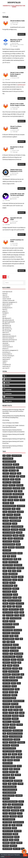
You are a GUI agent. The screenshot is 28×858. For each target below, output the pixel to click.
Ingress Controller (8, 627)
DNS (8, 556)
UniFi (13, 825)
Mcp (22, 674)
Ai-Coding (12, 473)
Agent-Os (16, 464)
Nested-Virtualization (9, 698)
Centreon (5, 503)
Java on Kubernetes (8, 638)
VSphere (5, 839)
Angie (12, 479)
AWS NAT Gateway (7, 491)
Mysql (17, 689)
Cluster (5, 517)
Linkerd (10, 665)
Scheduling (6, 774)
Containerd (6, 529)
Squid (4, 804)
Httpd (16, 615)
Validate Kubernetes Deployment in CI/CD (16, 170)
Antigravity (16, 482)
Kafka (12, 641)
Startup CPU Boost (17, 804)
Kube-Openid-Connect (9, 656)
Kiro (11, 653)
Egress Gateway (13, 562)
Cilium (5, 511)
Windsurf (5, 845)
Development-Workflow (9, 553)
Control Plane (7, 535)
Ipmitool (5, 635)
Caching (10, 499)
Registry (16, 760)
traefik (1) (4, 361)
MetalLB (5, 677)
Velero (14, 828)
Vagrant (19, 825)
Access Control (16, 455)
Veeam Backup (6, 828)
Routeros (16, 769)
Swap (22, 810)
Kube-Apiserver (18, 653)
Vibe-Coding (18, 831)
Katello (16, 644)
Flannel (21, 576)
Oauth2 (5, 712)
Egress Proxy (17, 565)
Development (6, 550)
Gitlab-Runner (7, 597)
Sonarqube (19, 795)
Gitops (15, 597)
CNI (20, 517)
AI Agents (5, 473)
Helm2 (16, 612)
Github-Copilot (7, 594)
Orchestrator (7, 730)
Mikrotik (19, 677)
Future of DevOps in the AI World (10, 422)
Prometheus (15, 745)
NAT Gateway (6, 695)
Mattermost (15, 674)
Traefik (20, 816)
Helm (21, 609)
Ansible (18, 479)
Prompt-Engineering (8, 751)
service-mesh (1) (6, 357)
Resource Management (9, 766)
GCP (16, 585)
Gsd (4, 606)
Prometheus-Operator (9, 748)
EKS (4, 568)
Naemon (5, 692)
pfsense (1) (5, 348)
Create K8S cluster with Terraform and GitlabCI (17, 194)
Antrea (5, 485)
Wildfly (13, 842)
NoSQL (10, 709)
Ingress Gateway (7, 630)
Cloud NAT (9, 514)
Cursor (10, 538)
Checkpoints (6, 508)
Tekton (20, 813)
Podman (5, 742)
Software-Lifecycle (8, 795)
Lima (4, 665)
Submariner (17, 807)
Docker (13, 556)
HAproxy (18, 606)
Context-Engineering (9, 532)
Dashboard (16, 541)
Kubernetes (14, 44)
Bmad (4, 499)
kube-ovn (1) (5, 332)
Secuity (5, 777)
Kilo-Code (5, 650)
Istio (16, 635)
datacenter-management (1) (9, 302)
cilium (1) (4, 295)
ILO (7, 618)
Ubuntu (5, 825)
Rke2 (11, 769)
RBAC (4, 760)
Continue (19, 532)
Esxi (10, 570)
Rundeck (12, 771)
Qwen (20, 754)
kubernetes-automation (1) (9, 336)
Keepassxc (6, 647)
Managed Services (13, 671)
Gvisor (9, 606)
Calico (16, 499)
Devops (20, 553)
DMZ (4, 556)
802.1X (8, 455)
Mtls (18, 683)
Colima (14, 523)
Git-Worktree (6, 591)
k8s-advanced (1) (6, 318)
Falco (18, 570)
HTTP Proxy (10, 615)
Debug (4, 547)
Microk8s (12, 677)
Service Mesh (18, 780)
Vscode (17, 836)
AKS (18, 476)
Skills (14, 783)
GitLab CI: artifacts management (15, 127)
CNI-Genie (5, 520)
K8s (8, 641)
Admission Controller (9, 461)
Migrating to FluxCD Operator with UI (16, 40)
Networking (6, 703)
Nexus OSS (6, 706)
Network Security (19, 701)
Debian (18, 544)
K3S (4, 641)
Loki (20, 668)
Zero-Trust (17, 848)
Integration (6, 633)
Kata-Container (7, 644)
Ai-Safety (12, 476)
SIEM (9, 783)
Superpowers (15, 810)
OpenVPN (12, 724)
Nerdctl (14, 695)
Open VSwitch (7, 715)
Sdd (12, 774)
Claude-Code (12, 511)
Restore (5, 769)
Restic (19, 766)
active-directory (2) (7, 291)
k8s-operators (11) (7, 329)
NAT (16, 692)
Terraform (13, 816)
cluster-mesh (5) (6, 298)
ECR (19, 559)
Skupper (20, 783)
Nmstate (18, 706)
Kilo (19, 647)
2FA (4, 455)
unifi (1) (4, 362)
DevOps (22, 44)
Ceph (12, 503)
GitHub (14, 591)
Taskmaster (12, 813)
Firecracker (6, 576)
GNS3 (4, 600)
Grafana (5, 603)
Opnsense (12, 727)
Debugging (11, 547)
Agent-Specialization (9, 467)
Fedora (5, 573)
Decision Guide (20, 547)
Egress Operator (7, 565)
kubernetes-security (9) (8, 341)
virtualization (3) (6, 364)
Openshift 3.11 (7, 721)
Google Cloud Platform (14, 600)
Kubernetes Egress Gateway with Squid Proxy (13, 438)
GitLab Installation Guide (17, 21)
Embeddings (20, 568)
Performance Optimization (14, 733)
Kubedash (20, 659)
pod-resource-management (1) (10, 350)
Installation (17, 630)
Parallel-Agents (17, 730)
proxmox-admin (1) (7, 354)
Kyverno (14, 662)
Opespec (5, 727)
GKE (20, 597)
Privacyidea (6, 745)
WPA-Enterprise (7, 848)
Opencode (15, 715)
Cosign (22, 535)
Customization (7, 541)
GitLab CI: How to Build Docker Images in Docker (17, 104)
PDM (4, 733)
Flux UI (14, 579)
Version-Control (7, 831)
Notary (16, 709)
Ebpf (15, 559)
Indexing (5, 621)
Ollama (22, 712)
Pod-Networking (7, 739)
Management (6, 674)
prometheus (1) (6, 352)
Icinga (22, 615)
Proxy (4, 754)
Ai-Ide (19, 473)
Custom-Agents (18, 538)
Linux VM (16, 665)
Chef (13, 508)
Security (11, 777)
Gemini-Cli (15, 588)
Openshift (14, 223)
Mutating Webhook (8, 689)
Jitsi (17, 638)
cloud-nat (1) (5, 297)
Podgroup (16, 739)
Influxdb (12, 621)
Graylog (12, 603)
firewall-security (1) (7, 307)
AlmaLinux (6, 479)
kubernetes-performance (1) (9, 339)
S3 (17, 771)
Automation (16, 488)
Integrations (15, 633)
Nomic (5, 709)
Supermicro (6, 810)
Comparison (6, 526)
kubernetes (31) (6, 334)
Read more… (21, 34)
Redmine (10, 760)
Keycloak (13, 647)
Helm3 (21, 612)
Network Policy (7, 701)
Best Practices (13, 497)
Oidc (16, 712)
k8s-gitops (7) (5, 323)
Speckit (21, 801)
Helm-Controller (8, 612)
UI (9, 825)
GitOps (18, 44)
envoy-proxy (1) (6, 305)
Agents (5, 470)
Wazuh (16, 839)
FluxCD (20, 579)
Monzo (13, 683)
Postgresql (12, 742)
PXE (9, 754)
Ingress (16, 624)
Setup (4, 783)
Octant (11, 712)
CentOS (22, 499)
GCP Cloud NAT (7, 588)
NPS (21, 709)
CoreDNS (15, 535)
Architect (12, 485)
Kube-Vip (13, 659)
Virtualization (7, 834)
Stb (4, 807)
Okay (25, 855)
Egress (5, 562)
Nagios (11, 692)
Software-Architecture (9, 789)
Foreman (5, 582)
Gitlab (15, 594)
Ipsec (11, 635)
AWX (15, 491)
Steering (9, 807)
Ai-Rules (5, 476)
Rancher (19, 757)
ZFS (23, 848)
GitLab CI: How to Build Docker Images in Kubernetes (16, 74)
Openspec (5, 724)
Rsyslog (5, 771)
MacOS (5, 671)
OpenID (21, 715)
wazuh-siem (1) (6, 366)
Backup (5, 497)
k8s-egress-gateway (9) (8, 322)
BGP (20, 497)
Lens (19, 662)
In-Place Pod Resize (15, 618)
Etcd (14, 570)
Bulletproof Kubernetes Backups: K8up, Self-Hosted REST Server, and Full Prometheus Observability (13, 411)
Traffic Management (8, 819)
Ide (4, 618)
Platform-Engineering (15, 736)
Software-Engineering (9, 792)
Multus (14, 686)
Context (22, 529)
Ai (17, 470)
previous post (21, 84)
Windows (19, 842)
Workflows (13, 845)
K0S (21, 638)
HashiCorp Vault (13, 609)
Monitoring (6, 683)
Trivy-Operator (7, 822)
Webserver (6, 842)
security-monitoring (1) (8, 355)
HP (4, 615)
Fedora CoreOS (13, 573)
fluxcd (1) (4, 309)
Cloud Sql (17, 514)
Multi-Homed (6, 686)
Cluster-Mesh (13, 517)
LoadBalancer (7, 668)
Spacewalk (6, 798)
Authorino (20, 485)
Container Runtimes (17, 526)
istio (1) (4, 314)
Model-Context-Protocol (10, 680)
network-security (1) (7, 346)
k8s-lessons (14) (6, 325)
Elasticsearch (11, 568)
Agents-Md (12, 470)
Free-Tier (12, 582)
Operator (19, 724)
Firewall (14, 576)
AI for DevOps (5, 420)
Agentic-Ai (19, 467)
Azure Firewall (7, 494)
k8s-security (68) (6, 330)
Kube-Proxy (6, 659)
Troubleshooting (18, 822)
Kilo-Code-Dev (14, 650)
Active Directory (7, 458)
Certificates (20, 505)
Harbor (5, 609)
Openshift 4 (16, 721)
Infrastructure (7, 624)
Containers (15, 529)
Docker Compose (7, 559)
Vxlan (11, 839)
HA (13, 606)
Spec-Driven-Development (10, 801)
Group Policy (19, 603)
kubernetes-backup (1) (8, 338)
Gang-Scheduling (7, 585)
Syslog (5, 813)
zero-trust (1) (5, 368)
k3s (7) (4, 316)
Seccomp (17, 774)
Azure (20, 491)
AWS (23, 488)
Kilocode (5, 653)
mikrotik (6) (5, 343)
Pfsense (5, 736)
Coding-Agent (7, 523)
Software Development (9, 786)
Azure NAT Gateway (18, 494)
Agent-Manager (7, 464)
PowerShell (21, 742)
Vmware (15, 834)
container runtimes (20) (8, 300)
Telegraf (5, 816)
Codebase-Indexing (15, 520)
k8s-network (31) (6, 327)
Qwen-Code (6, 757)
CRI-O (4, 538)
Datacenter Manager (8, 544)
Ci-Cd (18, 508)
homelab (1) (5, 313)
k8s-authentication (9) (8, 320)
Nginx (12, 706)
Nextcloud (15, 703)
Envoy (4, 570)
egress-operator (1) (7, 304)
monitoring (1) (6, 345)
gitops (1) (4, 311)
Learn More (7, 856)
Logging (15, 668)
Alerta (22, 476)
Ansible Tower (7, 482)
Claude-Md (20, 511)
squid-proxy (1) (6, 359)
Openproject (6, 718)
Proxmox (18, 751)
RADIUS (13, 757)
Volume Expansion (8, 836)
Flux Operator (7, 579)
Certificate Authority (9, 505)
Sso (9, 804)
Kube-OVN (19, 656)
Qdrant (14, 754)
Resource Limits (7, 763)
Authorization (7, 488)
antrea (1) (4, 293)
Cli (4, 514)
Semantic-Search (8, 780)
